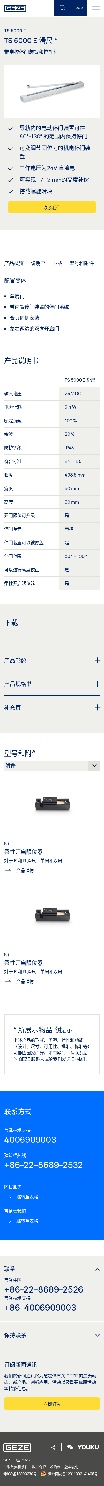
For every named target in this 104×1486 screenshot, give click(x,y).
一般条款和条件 (15, 1466)
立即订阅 (52, 1404)
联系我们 (52, 207)
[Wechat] (70, 1447)
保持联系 (15, 1335)
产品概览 (14, 263)
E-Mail (79, 1059)
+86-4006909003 (40, 1307)
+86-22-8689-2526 (43, 1289)
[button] (53, 1448)
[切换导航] (95, 8)
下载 (57, 263)
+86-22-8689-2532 (43, 1165)
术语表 (55, 1466)
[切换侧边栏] (79, 8)
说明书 (38, 263)
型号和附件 (81, 263)
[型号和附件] (52, 767)
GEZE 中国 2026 (16, 1460)
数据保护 (39, 1466)
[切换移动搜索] (62, 8)
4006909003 (30, 1139)
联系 (9, 1269)
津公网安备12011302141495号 (72, 1474)
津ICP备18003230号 (20, 1474)
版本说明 (71, 1466)
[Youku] (88, 1447)
